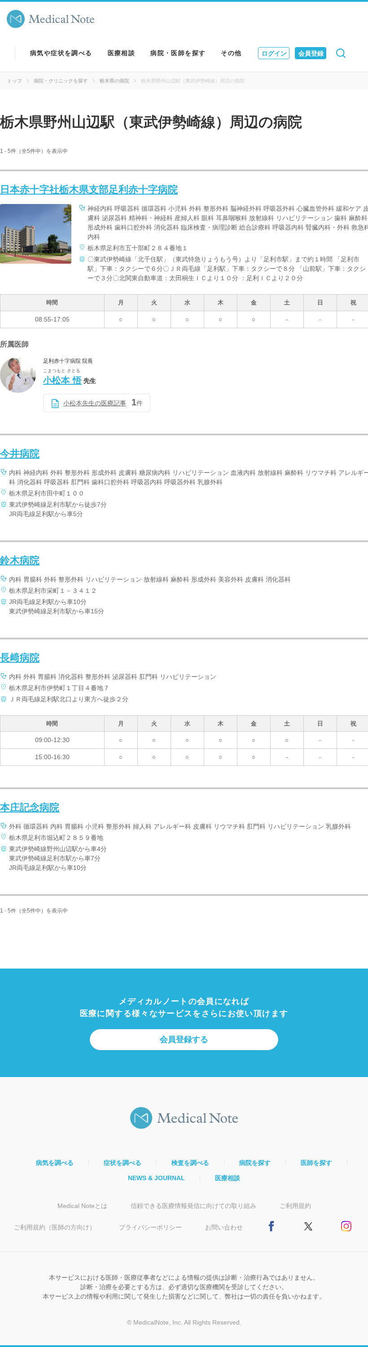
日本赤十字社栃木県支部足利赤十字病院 (89, 189)
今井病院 (19, 453)
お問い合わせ (224, 1227)
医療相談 (122, 52)
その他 (231, 52)
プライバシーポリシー (150, 1227)
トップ (14, 80)
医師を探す (316, 1162)
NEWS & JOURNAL (156, 1178)
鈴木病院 (19, 560)
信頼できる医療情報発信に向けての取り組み (193, 1205)
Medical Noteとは (82, 1205)
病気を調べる (55, 1162)
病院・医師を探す (178, 52)
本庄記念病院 (29, 807)
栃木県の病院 (114, 80)
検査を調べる (190, 1162)
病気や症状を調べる (61, 52)
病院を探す (255, 1162)
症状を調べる (122, 1162)
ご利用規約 (295, 1205)
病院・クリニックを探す (61, 80)
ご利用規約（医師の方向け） (55, 1227)
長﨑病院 (19, 657)
